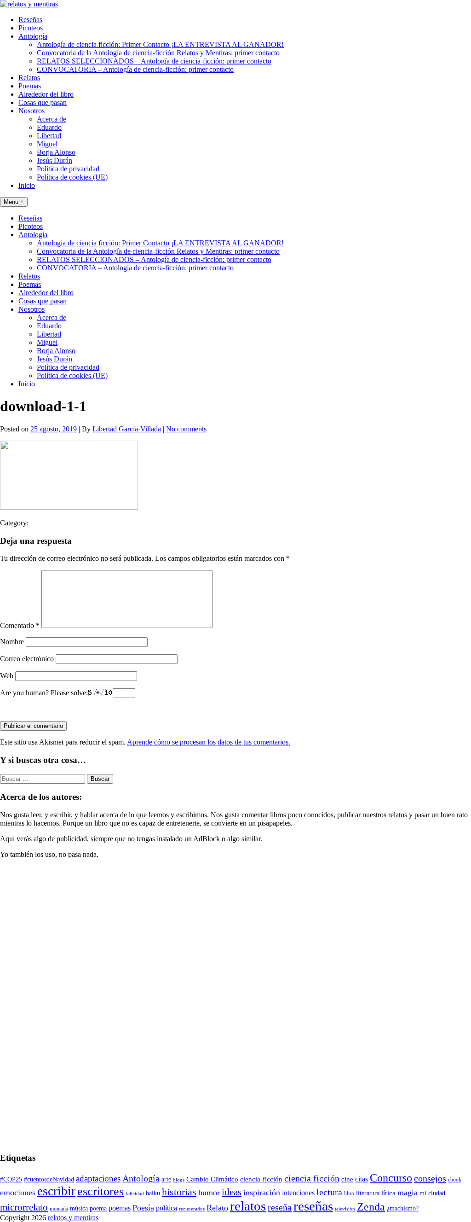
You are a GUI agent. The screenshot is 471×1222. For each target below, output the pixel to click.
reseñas (313, 1206)
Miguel (47, 144)
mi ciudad (432, 1193)
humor (209, 1192)
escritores (100, 1191)
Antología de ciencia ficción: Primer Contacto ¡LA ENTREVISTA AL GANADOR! (160, 44)
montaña (59, 1208)
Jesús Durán (54, 160)
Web (6, 676)
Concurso (391, 1178)
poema (98, 1208)
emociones (17, 1192)
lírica (388, 1193)
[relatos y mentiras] (29, 4)
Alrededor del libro (46, 94)
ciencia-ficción (261, 1179)
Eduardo (49, 127)
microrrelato (24, 1207)
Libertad (49, 136)
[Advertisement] (27, 1004)
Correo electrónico (27, 659)
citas (361, 1179)
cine (347, 1179)
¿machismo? (403, 1208)
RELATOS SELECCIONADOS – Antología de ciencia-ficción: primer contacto (154, 61)
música (79, 1208)
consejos (430, 1178)
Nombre (12, 642)
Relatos (29, 77)
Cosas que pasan (42, 102)
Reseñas (30, 19)
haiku (153, 1193)
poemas (120, 1208)
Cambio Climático (212, 1179)
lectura (329, 1192)
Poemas (29, 86)
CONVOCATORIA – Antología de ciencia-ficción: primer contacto (135, 69)
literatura (367, 1193)
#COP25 (11, 1179)
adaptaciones (98, 1178)
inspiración (261, 1192)
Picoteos (30, 28)
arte (166, 1179)
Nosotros (31, 111)
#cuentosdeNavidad (49, 1179)
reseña (280, 1207)
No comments (186, 429)
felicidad (135, 1193)
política (166, 1208)
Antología (32, 36)
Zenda (371, 1206)
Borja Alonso (56, 152)
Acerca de (51, 119)
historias (179, 1192)
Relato (217, 1207)
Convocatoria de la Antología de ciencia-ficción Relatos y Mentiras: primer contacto (158, 53)
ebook (454, 1179)
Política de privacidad (68, 169)
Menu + (14, 201)
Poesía (143, 1207)
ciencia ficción (311, 1178)
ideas (231, 1192)
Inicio (26, 185)
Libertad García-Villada (126, 429)
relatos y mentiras (73, 1218)
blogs (178, 1179)
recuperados (192, 1208)
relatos (248, 1206)
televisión (345, 1208)
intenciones (298, 1193)
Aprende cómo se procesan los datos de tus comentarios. (208, 742)
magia (407, 1192)
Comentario (20, 625)
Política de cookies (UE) (72, 177)
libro (349, 1193)
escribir (56, 1191)
